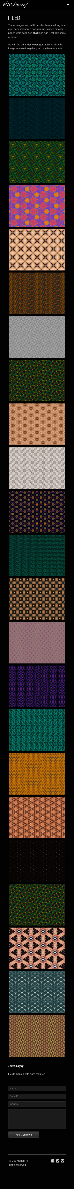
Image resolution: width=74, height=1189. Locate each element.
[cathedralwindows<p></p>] (37, 162)
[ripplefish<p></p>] (37, 730)
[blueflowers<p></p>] (37, 75)
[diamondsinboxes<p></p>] (37, 249)
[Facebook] (52, 1161)
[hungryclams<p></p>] (37, 468)
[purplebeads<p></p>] (37, 686)
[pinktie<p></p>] (37, 643)
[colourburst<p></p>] (37, 206)
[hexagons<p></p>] (37, 512)
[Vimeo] (62, 1161)
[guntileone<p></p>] (37, 381)
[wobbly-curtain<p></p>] (37, 1036)
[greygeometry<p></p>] (37, 337)
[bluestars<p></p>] (37, 119)
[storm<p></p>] (37, 905)
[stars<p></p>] (37, 861)
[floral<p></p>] (37, 293)
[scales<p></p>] (37, 774)
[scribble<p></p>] (37, 817)
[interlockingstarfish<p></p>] (37, 555)
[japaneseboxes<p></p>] (37, 599)
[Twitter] (57, 1161)
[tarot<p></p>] (37, 948)
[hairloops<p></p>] (37, 424)
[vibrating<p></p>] (37, 992)
